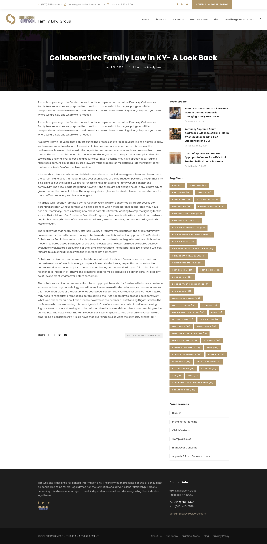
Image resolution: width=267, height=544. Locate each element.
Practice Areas (199, 19)
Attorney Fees (207, 199)
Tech (193, 375)
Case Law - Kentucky (187, 213)
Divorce (176, 413)
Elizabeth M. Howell (186, 298)
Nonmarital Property (186, 354)
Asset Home (181, 199)
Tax (176, 375)
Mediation (212, 340)
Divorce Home (182, 277)
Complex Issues (181, 439)
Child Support (183, 241)
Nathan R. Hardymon (186, 347)
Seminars (208, 368)
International (182, 319)
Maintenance (206, 326)
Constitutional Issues (187, 263)
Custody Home (183, 270)
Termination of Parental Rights (192, 382)
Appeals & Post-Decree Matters (191, 456)
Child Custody (181, 430)
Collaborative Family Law (145, 67)
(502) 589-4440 (50, 4)
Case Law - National (185, 220)
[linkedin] (182, 4)
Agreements (181, 192)
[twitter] (187, 4)
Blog (216, 19)
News (212, 347)
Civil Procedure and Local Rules (192, 249)
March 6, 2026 (196, 121)
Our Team (178, 19)
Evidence (209, 305)
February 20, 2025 (198, 145)
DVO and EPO (181, 291)
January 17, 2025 (197, 166)
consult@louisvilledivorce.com (85, 4)
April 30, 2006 (114, 67)
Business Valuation (211, 206)
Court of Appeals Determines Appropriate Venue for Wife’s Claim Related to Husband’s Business (206, 157)
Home (145, 19)
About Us (160, 19)
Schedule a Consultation (212, 4)
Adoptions (198, 185)
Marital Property (184, 340)
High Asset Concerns (184, 447)
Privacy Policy (221, 536)
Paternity (216, 354)
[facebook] (177, 4)
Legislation (181, 326)
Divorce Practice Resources (190, 284)
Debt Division (210, 270)
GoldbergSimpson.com (239, 19)
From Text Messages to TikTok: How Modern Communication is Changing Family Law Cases (207, 112)
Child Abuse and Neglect (188, 227)
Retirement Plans (209, 361)
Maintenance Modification (189, 333)
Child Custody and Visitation (192, 234)
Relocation (181, 361)
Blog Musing (181, 206)
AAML (177, 185)
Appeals (204, 192)
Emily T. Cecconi (184, 305)
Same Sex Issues (183, 368)
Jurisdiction (210, 319)
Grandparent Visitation (188, 312)
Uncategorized (183, 390)
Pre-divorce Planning (184, 421)
